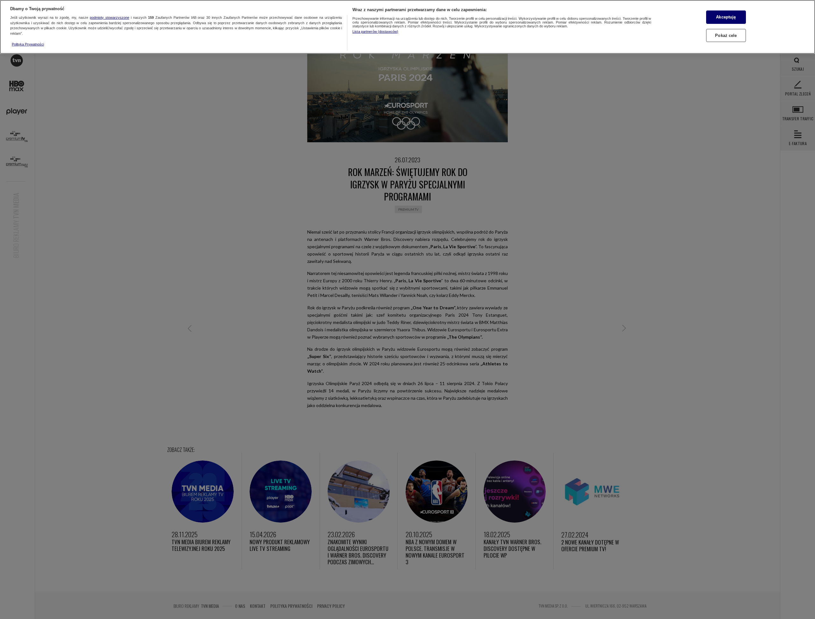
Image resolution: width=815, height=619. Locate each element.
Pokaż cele (726, 35)
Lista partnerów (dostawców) (375, 31)
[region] (407, 27)
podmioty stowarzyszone (109, 17)
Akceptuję (726, 17)
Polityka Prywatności (28, 44)
